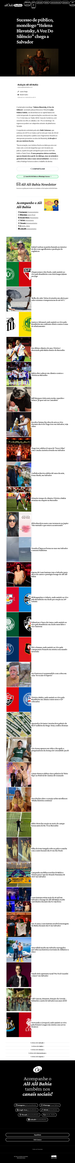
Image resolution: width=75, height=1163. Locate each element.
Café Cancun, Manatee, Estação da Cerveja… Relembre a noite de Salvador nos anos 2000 (49, 999)
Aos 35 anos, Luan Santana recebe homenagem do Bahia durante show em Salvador (50, 924)
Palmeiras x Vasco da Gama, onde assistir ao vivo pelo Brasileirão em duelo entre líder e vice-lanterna (49, 624)
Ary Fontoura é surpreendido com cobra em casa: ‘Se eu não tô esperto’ (49, 674)
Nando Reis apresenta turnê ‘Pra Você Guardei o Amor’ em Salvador (49, 974)
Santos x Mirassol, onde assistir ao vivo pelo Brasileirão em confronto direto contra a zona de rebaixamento (49, 324)
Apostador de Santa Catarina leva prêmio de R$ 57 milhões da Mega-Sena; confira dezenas (49, 724)
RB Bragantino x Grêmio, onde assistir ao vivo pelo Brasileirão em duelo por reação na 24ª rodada (49, 599)
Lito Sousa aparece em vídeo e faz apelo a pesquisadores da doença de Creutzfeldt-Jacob (50, 749)
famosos (65, 2)
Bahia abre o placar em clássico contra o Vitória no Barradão (47, 374)
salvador (40, 2)
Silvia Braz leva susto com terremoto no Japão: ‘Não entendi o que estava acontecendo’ (50, 524)
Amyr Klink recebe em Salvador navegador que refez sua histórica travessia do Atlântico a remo (50, 949)
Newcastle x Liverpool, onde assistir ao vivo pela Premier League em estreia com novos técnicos (49, 1024)
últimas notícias (27, 3)
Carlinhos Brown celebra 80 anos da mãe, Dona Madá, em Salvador (47, 474)
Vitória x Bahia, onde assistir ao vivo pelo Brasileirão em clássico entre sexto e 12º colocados (48, 699)
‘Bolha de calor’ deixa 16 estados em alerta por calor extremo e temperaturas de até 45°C (49, 299)
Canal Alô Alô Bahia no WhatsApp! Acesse (37, 176)
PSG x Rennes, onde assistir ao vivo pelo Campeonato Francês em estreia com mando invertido (49, 649)
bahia (47, 2)
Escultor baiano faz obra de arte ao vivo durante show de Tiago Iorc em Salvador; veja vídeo (49, 424)
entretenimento (56, 2)
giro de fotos (33, 4)
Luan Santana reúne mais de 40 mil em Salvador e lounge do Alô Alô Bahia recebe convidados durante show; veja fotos (48, 899)
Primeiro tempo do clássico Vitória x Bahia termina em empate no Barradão (48, 499)
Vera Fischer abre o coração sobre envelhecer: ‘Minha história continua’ (49, 799)
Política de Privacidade (37, 1149)
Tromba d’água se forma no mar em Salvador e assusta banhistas (49, 549)
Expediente (37, 1135)
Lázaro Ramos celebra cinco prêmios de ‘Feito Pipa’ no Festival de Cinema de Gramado (49, 774)
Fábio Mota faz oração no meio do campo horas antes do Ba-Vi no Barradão (48, 824)
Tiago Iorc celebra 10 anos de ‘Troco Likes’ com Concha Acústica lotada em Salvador (48, 449)
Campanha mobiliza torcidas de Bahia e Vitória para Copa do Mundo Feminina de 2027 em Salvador (48, 874)
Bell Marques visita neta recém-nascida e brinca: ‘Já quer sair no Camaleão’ (47, 399)
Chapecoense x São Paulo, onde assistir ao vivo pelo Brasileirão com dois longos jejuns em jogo (49, 274)
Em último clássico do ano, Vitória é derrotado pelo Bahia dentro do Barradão (48, 349)
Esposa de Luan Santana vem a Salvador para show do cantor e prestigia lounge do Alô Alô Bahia (49, 574)
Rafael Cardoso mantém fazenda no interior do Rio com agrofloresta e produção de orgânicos (49, 249)
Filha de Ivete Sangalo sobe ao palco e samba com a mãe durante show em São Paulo (49, 849)
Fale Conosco (38, 1140)
